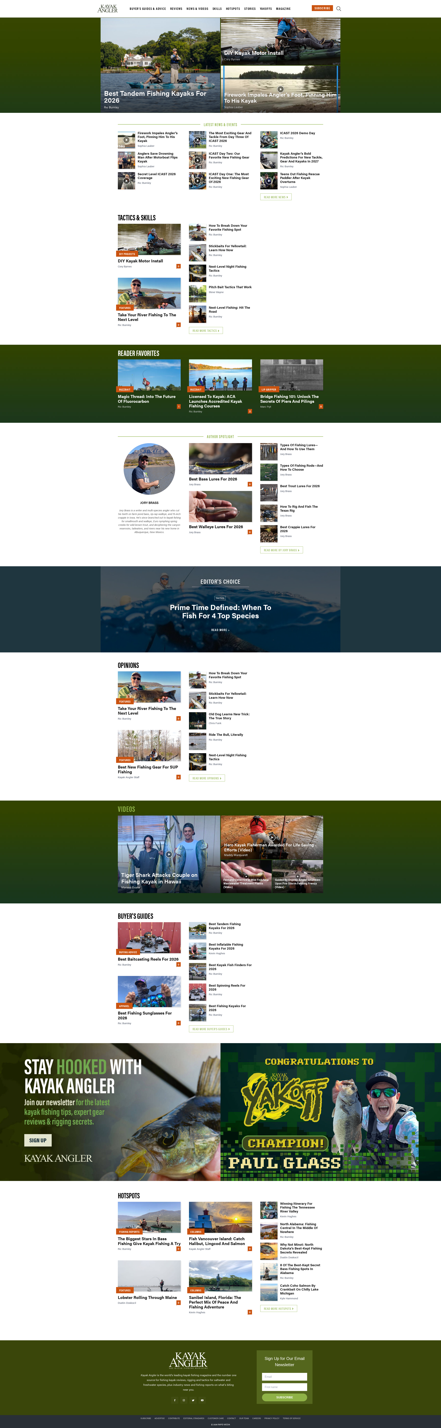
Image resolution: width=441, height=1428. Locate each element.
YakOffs (266, 9)
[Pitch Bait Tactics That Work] (197, 293)
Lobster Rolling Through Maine (147, 1297)
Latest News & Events (220, 124)
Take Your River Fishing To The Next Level (147, 317)
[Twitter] (193, 1400)
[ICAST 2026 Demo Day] (269, 139)
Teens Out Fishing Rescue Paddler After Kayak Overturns (300, 178)
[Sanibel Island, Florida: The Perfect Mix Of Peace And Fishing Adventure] (220, 1275)
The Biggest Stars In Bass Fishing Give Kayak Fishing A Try (149, 1241)
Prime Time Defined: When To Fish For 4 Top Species (220, 611)
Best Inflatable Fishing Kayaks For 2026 (226, 946)
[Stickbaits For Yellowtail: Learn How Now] (197, 252)
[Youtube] (202, 1400)
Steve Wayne (216, 292)
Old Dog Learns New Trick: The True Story (229, 716)
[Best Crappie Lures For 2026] (269, 533)
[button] (338, 9)
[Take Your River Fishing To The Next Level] (149, 293)
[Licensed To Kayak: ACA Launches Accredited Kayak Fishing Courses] (220, 374)
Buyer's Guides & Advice (148, 9)
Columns (195, 1232)
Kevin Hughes (217, 953)
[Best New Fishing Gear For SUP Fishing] (149, 745)
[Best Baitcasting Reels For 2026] (149, 937)
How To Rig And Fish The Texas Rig (299, 508)
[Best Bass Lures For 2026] (220, 458)
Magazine (283, 9)
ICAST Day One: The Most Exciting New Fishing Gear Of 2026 (229, 178)
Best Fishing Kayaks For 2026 (227, 1008)
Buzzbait (124, 389)
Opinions (128, 665)
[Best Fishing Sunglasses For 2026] (149, 991)
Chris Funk (215, 723)
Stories (250, 9)
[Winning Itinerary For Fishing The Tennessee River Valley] (269, 1210)
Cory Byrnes (125, 266)
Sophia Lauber (146, 145)
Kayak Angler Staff (128, 777)
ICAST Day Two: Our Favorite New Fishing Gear (229, 155)
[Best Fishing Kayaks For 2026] (197, 1012)
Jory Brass (149, 502)
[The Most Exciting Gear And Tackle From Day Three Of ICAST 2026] (197, 139)
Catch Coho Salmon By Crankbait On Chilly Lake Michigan (299, 1289)
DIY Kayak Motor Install (140, 261)
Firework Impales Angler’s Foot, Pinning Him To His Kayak (158, 137)
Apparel (124, 1006)
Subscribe (322, 8)
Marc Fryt (265, 406)
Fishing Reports (129, 1232)
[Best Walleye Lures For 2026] (220, 506)
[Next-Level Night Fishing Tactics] (197, 273)
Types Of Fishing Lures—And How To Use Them (299, 447)
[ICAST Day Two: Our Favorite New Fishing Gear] (197, 160)
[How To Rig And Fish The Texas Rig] (269, 513)
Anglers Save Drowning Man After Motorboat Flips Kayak (158, 157)
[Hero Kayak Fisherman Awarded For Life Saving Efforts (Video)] (272, 837)
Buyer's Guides (135, 915)
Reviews (176, 9)
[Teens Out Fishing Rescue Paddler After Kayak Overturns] (269, 180)
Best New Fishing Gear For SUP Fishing (148, 769)
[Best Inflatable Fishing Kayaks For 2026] (197, 951)
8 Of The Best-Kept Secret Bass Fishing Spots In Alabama (300, 1269)
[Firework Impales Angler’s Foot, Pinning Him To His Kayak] (280, 89)
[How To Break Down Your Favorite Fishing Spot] (197, 232)
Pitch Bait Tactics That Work (230, 287)
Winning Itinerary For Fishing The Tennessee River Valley (297, 1207)
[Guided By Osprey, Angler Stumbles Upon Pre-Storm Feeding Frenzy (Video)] (297, 876)
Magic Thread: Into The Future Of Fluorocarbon (147, 398)
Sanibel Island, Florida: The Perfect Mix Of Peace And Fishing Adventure (215, 1302)
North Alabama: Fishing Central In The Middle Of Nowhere (298, 1228)
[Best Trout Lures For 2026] (269, 492)
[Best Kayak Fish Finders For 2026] (197, 971)
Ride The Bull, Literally (226, 734)
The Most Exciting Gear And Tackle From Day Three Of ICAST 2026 (230, 137)
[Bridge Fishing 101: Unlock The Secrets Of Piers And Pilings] (291, 374)
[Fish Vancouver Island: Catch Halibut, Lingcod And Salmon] (220, 1217)
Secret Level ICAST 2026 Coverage (157, 176)
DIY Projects (127, 254)
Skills (217, 9)
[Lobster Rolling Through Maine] (149, 1275)
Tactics (220, 598)
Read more (219, 630)
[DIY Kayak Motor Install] (280, 41)
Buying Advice (128, 952)
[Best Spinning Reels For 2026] (197, 992)
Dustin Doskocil (127, 1302)
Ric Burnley (144, 183)
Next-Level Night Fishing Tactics (227, 268)
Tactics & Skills (137, 217)
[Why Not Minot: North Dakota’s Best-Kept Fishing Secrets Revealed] (269, 1251)
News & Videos (197, 9)
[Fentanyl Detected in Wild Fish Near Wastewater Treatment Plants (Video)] (246, 876)
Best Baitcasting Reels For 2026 (148, 959)
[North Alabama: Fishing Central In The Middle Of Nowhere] (269, 1230)
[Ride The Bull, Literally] (197, 741)
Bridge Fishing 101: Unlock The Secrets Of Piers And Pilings (289, 398)
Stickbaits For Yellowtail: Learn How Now (228, 248)
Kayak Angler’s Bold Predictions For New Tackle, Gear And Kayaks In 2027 (301, 157)
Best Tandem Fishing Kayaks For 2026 (225, 926)
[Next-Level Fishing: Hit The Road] (197, 314)
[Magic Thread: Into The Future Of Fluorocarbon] (149, 374)
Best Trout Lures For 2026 (300, 486)
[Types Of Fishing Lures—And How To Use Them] (269, 451)
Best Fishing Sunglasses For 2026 (145, 1015)
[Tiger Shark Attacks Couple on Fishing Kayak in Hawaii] (169, 854)
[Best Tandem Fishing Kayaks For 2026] (160, 65)
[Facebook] (174, 1400)
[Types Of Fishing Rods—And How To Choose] (269, 472)
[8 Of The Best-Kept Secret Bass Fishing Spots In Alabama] (269, 1271)
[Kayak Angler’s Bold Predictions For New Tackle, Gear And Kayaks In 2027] (269, 160)
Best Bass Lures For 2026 (213, 479)
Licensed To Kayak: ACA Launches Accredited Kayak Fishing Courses (215, 401)
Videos (126, 808)
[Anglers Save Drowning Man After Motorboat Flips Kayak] (126, 160)
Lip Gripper (269, 389)
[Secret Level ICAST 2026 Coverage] (126, 180)
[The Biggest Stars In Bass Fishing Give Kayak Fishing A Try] (149, 1217)
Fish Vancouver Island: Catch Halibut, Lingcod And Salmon (217, 1241)
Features (125, 308)
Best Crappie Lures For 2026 (297, 529)
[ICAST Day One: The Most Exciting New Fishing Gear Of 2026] (197, 180)
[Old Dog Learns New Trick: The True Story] (197, 720)
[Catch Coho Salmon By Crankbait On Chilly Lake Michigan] (269, 1292)
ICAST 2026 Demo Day (297, 133)
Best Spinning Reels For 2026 (227, 987)
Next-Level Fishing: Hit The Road (229, 309)
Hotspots (233, 9)
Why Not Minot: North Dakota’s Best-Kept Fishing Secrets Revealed (301, 1248)
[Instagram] (184, 1400)
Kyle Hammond (289, 1298)
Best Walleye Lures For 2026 (216, 526)
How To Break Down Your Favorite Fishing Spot (228, 227)
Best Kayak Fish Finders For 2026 (230, 967)
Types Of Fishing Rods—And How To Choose (301, 467)
